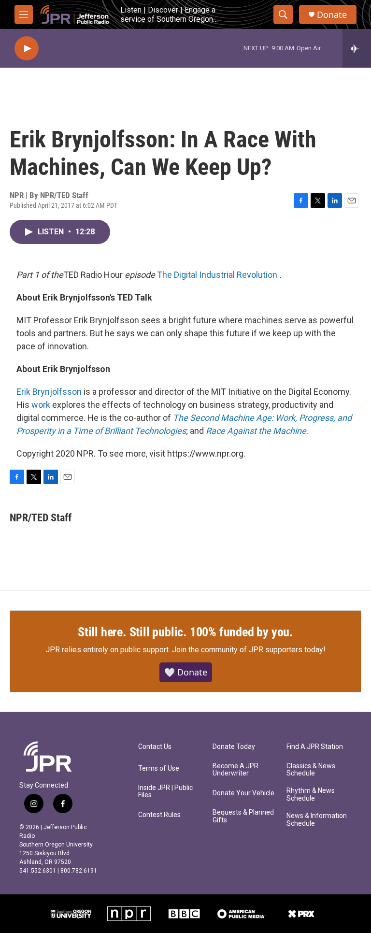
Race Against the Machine (256, 431)
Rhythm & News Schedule (310, 794)
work (40, 405)
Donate (332, 15)
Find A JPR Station (314, 746)
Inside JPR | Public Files (165, 791)
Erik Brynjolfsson (49, 392)
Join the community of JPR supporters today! (249, 649)
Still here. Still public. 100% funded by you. (185, 632)
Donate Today (234, 746)
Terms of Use (158, 768)
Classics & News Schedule (310, 769)
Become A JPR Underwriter (235, 769)
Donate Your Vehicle (243, 793)
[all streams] (356, 48)
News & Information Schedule (316, 819)
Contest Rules (159, 814)
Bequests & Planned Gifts (243, 816)
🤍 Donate (185, 672)
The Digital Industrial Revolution (217, 275)
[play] (26, 48)
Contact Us (154, 746)
